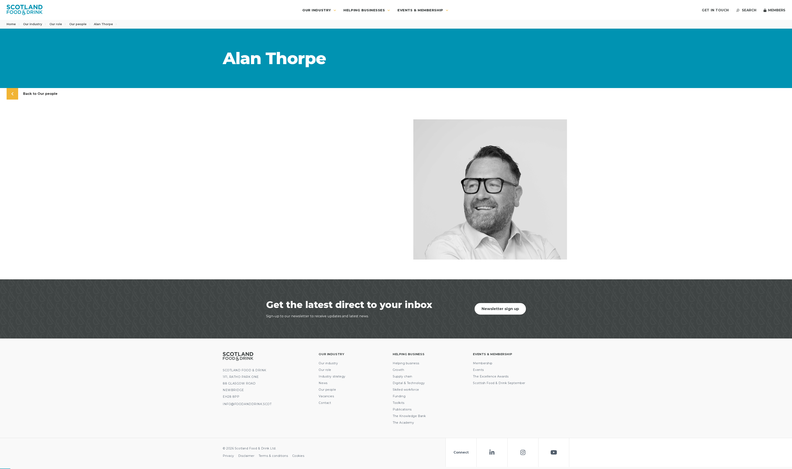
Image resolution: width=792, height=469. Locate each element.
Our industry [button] (316, 10)
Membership (483, 363)
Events (478, 370)
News (323, 383)
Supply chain (402, 376)
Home (11, 24)
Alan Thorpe (104, 24)
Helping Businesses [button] (364, 10)
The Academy (403, 422)
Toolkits (398, 403)
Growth (398, 370)
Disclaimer (246, 456)
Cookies (298, 456)
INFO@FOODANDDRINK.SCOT (247, 404)
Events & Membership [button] (420, 10)
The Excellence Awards (490, 376)
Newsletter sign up (500, 309)
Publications (402, 409)
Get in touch (715, 10)
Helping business (406, 363)
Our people (78, 24)
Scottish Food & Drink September (499, 383)
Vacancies (326, 396)
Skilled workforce (406, 389)
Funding (399, 396)
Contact (325, 403)
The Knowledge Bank (409, 416)
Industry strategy (332, 376)
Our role (56, 24)
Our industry (33, 24)
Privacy (228, 456)
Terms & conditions (273, 456)
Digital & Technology (409, 383)
